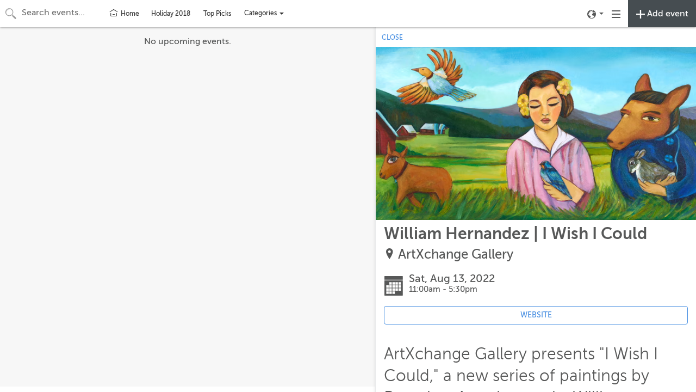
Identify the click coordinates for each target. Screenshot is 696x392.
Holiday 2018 (170, 13)
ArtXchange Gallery (455, 254)
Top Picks (217, 13)
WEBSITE (536, 315)
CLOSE (392, 37)
